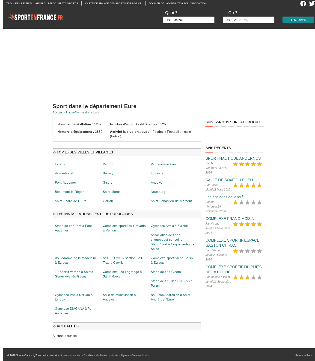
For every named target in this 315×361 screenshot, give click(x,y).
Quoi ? (171, 12)
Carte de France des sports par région (113, 3)
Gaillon (108, 201)
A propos (66, 355)
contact (77, 355)
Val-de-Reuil (64, 173)
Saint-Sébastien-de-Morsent (171, 201)
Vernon (108, 164)
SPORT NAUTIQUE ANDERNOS (233, 158)
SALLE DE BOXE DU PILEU (229, 180)
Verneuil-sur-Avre (163, 164)
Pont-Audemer (65, 182)
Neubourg (158, 191)
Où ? (232, 12)
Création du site (140, 355)
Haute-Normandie (77, 112)
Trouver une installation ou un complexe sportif (42, 3)
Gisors (107, 182)
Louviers (157, 173)
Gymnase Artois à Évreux (169, 226)
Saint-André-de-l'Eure (70, 201)
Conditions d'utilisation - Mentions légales (106, 355)
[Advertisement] (160, 64)
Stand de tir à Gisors (166, 272)
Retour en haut (303, 355)
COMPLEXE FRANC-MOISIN (229, 219)
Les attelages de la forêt (224, 197)
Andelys (156, 182)
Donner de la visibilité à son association (178, 3)
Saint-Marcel (112, 191)
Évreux (60, 164)
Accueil (57, 112)
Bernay (108, 173)
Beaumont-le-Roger (69, 191)
